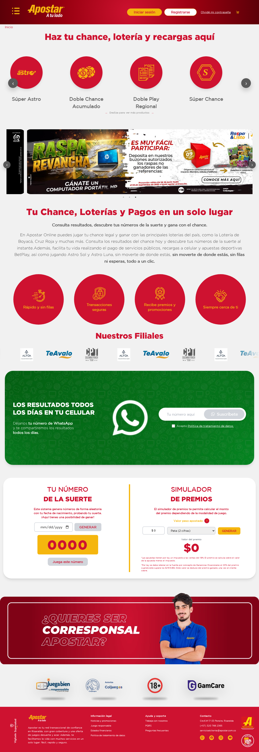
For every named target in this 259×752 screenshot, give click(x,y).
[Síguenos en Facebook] (211, 737)
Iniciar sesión (144, 12)
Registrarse (180, 12)
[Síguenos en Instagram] (221, 737)
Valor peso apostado (188, 520)
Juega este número (68, 562)
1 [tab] (123, 197)
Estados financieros (101, 730)
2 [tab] (129, 197)
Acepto (205, 426)
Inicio (9, 27)
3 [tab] (136, 197)
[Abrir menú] (16, 12)
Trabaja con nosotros (156, 721)
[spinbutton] (153, 530)
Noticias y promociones (103, 721)
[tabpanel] (129, 161)
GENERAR (88, 527)
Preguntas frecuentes (157, 730)
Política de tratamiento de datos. (211, 426)
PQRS (148, 725)
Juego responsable (101, 725)
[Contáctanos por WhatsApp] (202, 737)
